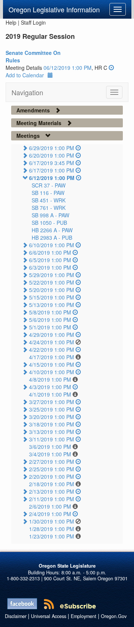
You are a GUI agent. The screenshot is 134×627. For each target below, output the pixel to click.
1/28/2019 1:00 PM (51, 529)
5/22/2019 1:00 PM (51, 282)
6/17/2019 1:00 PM (51, 170)
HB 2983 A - (52, 237)
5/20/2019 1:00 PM (51, 290)
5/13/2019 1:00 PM (51, 304)
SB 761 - (49, 207)
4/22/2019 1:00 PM (51, 349)
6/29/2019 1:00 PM (51, 148)
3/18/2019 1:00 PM (51, 424)
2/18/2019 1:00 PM (51, 484)
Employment (83, 616)
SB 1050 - (49, 222)
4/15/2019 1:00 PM (51, 364)
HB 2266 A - (52, 230)
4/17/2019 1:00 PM (51, 357)
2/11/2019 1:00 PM (51, 499)
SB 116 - (48, 192)
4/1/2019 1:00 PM (50, 394)
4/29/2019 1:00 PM (51, 334)
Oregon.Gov (114, 616)
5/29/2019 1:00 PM (51, 275)
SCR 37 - (49, 185)
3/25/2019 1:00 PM (51, 409)
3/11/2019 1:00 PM (51, 439)
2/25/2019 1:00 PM (51, 469)
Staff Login (33, 22)
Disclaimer (15, 616)
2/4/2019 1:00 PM (50, 514)
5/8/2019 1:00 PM (50, 312)
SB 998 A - (50, 215)
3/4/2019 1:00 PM (50, 454)
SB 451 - (49, 200)
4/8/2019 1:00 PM (50, 379)
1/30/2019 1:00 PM (51, 521)
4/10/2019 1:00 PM (51, 372)
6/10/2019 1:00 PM (51, 245)
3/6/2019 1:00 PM (50, 446)
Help (11, 22)
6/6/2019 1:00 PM (50, 252)
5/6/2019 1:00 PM (50, 319)
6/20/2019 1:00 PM (51, 155)
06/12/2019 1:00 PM (68, 67)
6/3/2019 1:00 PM (50, 267)
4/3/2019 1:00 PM (50, 387)
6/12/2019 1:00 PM (51, 177)
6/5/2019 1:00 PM (50, 260)
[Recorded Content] (111, 67)
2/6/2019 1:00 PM (50, 506)
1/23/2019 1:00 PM (51, 536)
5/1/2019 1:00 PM (50, 327)
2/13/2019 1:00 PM (51, 491)
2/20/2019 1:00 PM (51, 476)
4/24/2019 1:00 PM (51, 342)
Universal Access (48, 616)
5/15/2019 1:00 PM (51, 297)
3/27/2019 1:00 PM (51, 402)
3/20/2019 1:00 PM (51, 416)
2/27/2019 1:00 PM (51, 461)
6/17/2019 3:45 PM (51, 163)
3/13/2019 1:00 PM (51, 431)
